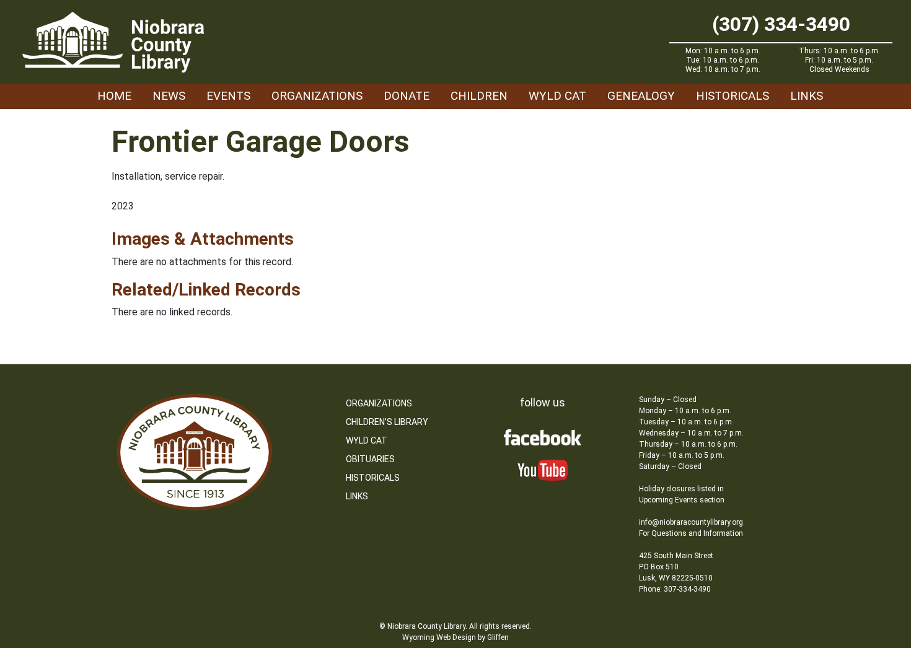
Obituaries (370, 459)
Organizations (317, 96)
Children (479, 96)
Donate (406, 96)
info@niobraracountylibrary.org (691, 522)
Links (806, 96)
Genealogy (641, 96)
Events (228, 96)
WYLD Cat (557, 96)
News (168, 96)
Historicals (732, 96)
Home (114, 96)
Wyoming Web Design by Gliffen (455, 637)
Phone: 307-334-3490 (675, 589)
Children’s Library (387, 422)
